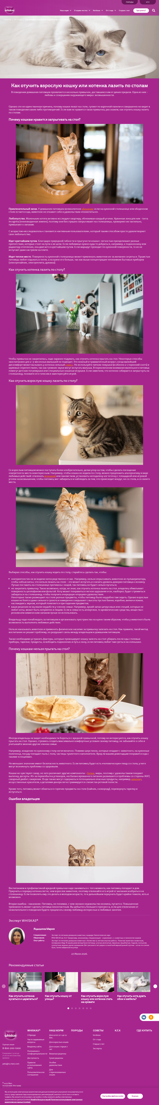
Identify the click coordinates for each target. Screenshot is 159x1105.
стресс (69, 365)
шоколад (136, 779)
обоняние (87, 209)
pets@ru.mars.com (10, 1064)
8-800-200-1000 (11, 1048)
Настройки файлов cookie (112, 1096)
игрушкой (50, 476)
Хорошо (135, 1096)
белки (90, 773)
